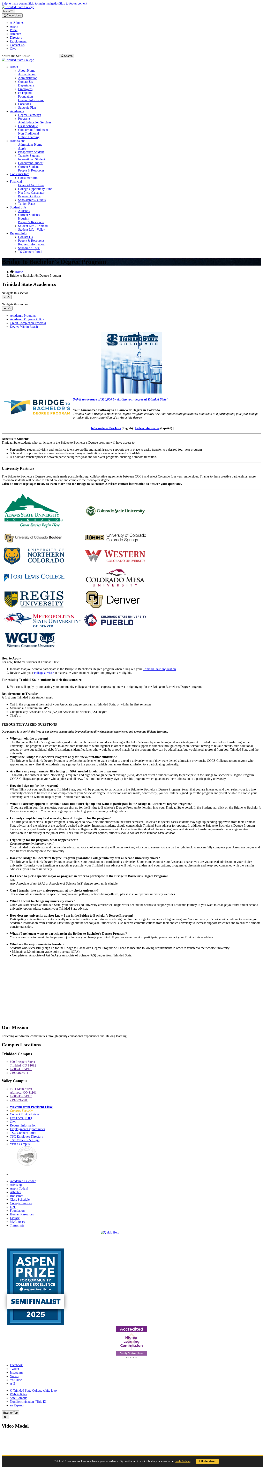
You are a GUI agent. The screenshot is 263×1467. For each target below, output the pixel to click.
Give (13, 48)
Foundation (25, 96)
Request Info (18, 233)
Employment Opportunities (27, 1129)
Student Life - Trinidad (33, 226)
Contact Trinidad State (24, 1114)
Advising (16, 1184)
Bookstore (16, 1196)
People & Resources (31, 170)
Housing (23, 218)
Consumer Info (19, 174)
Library (15, 1218)
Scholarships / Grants (32, 200)
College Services (21, 1203)
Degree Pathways (29, 115)
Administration (27, 78)
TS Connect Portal (30, 251)
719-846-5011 (19, 1073)
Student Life (18, 207)
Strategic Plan (27, 107)
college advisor (44, 672)
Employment (18, 41)
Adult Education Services (34, 122)
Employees (25, 89)
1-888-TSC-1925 (21, 1069)
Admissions (17, 141)
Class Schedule (28, 126)
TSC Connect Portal (23, 1132)
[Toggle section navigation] (7, 308)
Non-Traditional (28, 133)
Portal (13, 30)
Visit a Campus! (20, 1144)
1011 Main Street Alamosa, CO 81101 (23, 1090)
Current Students (29, 214)
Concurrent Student (30, 163)
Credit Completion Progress (28, 323)
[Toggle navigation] (7, 297)
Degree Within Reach (24, 326)
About (14, 67)
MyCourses (17, 1221)
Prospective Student (31, 152)
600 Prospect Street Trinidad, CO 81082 (23, 1063)
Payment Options (29, 196)
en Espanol (25, 92)
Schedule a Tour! (29, 248)
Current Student (28, 166)
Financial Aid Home (31, 185)
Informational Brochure (106, 428)
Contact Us (17, 45)
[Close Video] (5, 1417)
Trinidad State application (159, 669)
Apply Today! (19, 1188)
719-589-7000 (19, 1100)
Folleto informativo (147, 428)
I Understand (207, 1461)
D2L (13, 1207)
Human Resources (22, 1214)
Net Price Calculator (31, 192)
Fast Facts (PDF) (21, 1118)
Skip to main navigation (43, 3)
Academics (17, 111)
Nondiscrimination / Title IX (28, 1401)
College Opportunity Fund (35, 189)
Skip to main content (15, 3)
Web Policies (18, 1394)
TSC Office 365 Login (24, 1140)
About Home (26, 70)
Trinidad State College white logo (35, 1390)
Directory (16, 37)
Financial (16, 181)
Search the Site (11, 56)
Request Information (31, 244)
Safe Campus (18, 1398)
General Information (31, 100)
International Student (31, 159)
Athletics (15, 34)
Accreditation (27, 74)
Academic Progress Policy (27, 319)
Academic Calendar (23, 1181)
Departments (26, 85)
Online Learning (28, 137)
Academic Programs (23, 315)
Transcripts (17, 1225)
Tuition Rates (26, 203)
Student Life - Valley (31, 229)
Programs (24, 118)
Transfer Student (28, 155)
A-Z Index (17, 22)
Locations (24, 104)
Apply (14, 26)
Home (19, 272)
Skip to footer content (73, 3)
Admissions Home (30, 144)
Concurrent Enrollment (33, 129)
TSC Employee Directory (26, 1136)
